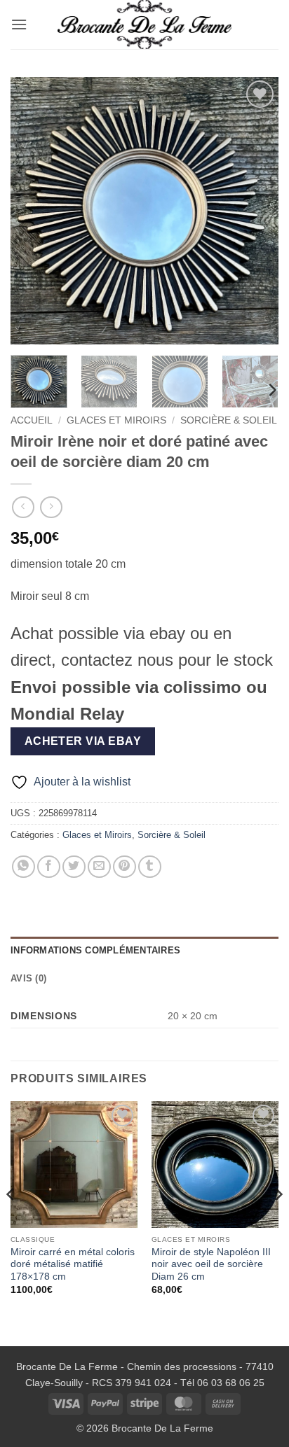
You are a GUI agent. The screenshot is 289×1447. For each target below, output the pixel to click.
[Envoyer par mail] (99, 867)
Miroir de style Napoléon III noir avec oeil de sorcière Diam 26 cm (211, 1264)
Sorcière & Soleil (228, 420)
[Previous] (33, 210)
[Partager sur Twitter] (74, 867)
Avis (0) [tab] (28, 978)
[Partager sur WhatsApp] (23, 867)
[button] (19, 24)
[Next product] (23, 507)
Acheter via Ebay (83, 741)
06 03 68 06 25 (230, 1382)
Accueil (32, 420)
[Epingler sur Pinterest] (124, 867)
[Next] (255, 210)
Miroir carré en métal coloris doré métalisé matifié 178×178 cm (73, 1264)
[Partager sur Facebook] (48, 867)
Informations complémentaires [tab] (95, 950)
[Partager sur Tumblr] (149, 867)
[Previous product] (51, 507)
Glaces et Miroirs (116, 420)
